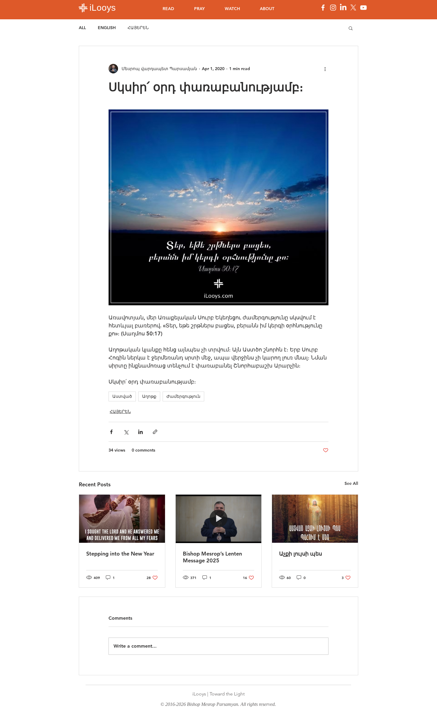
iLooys (102, 7)
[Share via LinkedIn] (140, 432)
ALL (82, 27)
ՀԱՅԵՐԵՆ (138, 27)
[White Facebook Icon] (323, 8)
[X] (353, 8)
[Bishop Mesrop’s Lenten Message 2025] (219, 519)
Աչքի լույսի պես (300, 553)
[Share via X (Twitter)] (126, 432)
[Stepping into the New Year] (122, 519)
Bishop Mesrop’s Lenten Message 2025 (212, 557)
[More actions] (324, 68)
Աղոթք (149, 396)
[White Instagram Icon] (333, 8)
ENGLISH (107, 27)
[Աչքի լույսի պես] (315, 519)
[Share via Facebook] (111, 432)
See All (351, 483)
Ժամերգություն (183, 396)
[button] (350, 28)
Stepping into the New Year (120, 553)
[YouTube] (363, 8)
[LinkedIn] (343, 8)
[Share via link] (155, 432)
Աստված (122, 396)
